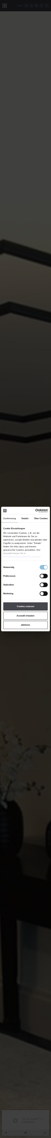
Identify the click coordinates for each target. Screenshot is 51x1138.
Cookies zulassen (25, 606)
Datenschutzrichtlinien (19, 556)
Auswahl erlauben (25, 615)
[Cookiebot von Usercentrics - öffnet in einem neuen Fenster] (36, 511)
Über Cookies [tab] (41, 518)
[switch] (44, 576)
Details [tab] (25, 518)
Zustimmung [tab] (9, 518)
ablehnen (25, 625)
